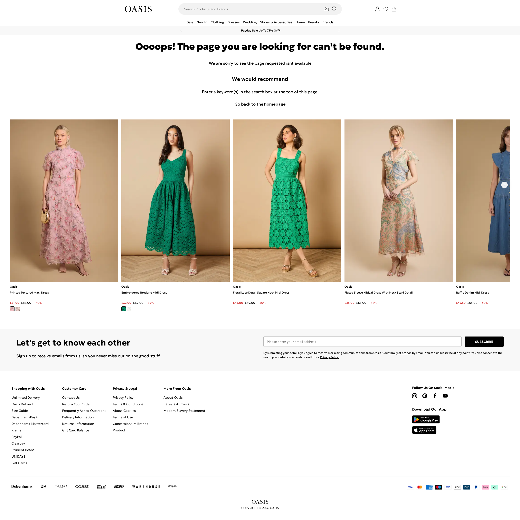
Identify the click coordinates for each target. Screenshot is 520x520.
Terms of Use (123, 417)
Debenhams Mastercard (30, 424)
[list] (260, 217)
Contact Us (71, 397)
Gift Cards (19, 463)
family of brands (400, 353)
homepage (275, 104)
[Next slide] (339, 30)
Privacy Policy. (329, 357)
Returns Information (78, 424)
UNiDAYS (18, 456)
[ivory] (17, 309)
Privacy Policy (123, 397)
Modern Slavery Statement (184, 411)
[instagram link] (414, 395)
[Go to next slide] (504, 185)
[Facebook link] (435, 395)
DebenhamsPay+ (24, 417)
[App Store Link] (426, 424)
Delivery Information (78, 417)
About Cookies (124, 411)
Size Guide (19, 411)
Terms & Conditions (128, 404)
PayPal (16, 437)
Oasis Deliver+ (22, 404)
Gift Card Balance (75, 430)
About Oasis (173, 397)
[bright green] (124, 309)
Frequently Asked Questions (84, 411)
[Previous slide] (180, 30)
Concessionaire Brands (130, 424)
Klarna (16, 430)
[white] (129, 309)
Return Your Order (76, 404)
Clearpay (18, 443)
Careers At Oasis (176, 404)
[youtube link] (445, 395)
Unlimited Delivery (25, 397)
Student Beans (23, 450)
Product (119, 430)
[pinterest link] (424, 395)
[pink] (12, 309)
